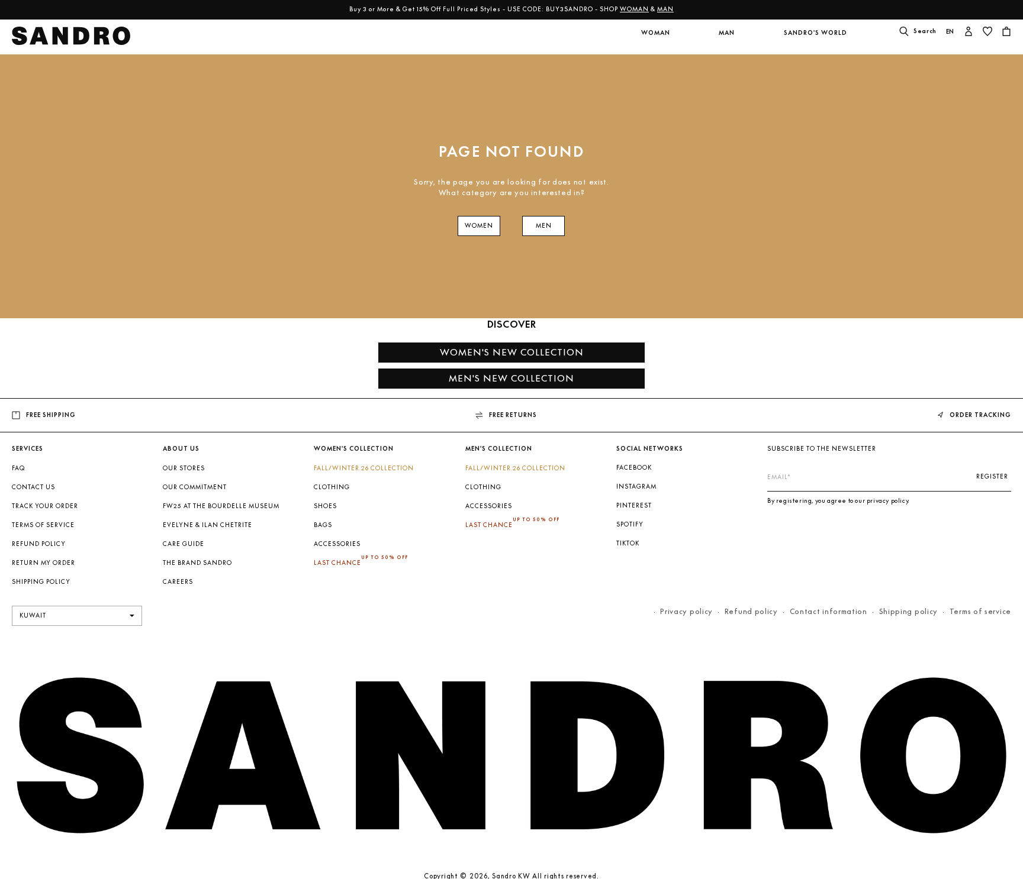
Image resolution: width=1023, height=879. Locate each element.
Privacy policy (686, 611)
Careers (178, 582)
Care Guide (183, 544)
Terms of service (980, 611)
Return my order (43, 563)
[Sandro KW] (71, 39)
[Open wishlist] (987, 32)
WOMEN (479, 226)
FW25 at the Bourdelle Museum (221, 506)
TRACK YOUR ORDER (45, 506)
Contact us (33, 487)
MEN (544, 226)
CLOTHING (332, 487)
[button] (655, 40)
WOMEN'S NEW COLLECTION (512, 352)
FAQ (18, 468)
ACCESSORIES (337, 544)
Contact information (828, 611)
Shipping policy (908, 611)
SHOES (325, 506)
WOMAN (634, 9)
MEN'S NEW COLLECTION (511, 378)
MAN (665, 9)
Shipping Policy (41, 582)
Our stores (184, 468)
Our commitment (195, 487)
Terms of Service (43, 525)
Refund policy (39, 544)
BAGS (323, 525)
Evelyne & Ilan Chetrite (207, 525)
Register (992, 476)
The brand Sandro (197, 563)
